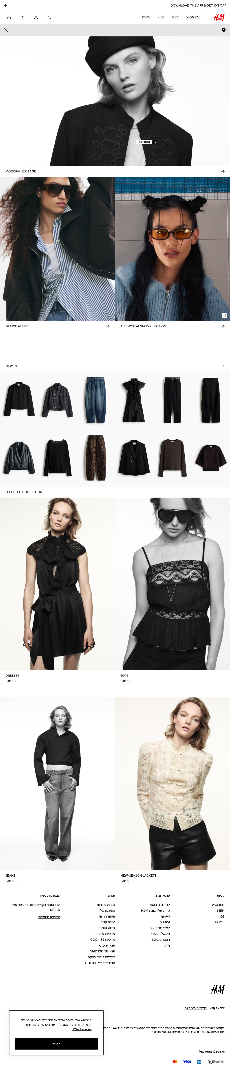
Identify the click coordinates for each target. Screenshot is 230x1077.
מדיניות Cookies (102, 939)
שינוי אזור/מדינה (196, 1008)
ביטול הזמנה (106, 928)
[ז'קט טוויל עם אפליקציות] (19, 400)
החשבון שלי (107, 910)
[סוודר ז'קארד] (211, 458)
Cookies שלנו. (81, 1029)
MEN (175, 17)
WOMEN (192, 17)
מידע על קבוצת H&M (155, 910)
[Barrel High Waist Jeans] (96, 458)
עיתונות (164, 922)
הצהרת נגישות (160, 939)
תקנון (166, 945)
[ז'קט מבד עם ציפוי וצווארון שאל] (19, 458)
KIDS (161, 17)
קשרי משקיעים (160, 928)
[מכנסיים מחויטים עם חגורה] (172, 400)
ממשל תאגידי (160, 934)
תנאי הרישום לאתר (102, 951)
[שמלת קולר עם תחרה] (134, 400)
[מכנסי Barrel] (211, 400)
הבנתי (56, 1044)
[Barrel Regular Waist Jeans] (96, 400)
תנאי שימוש (107, 945)
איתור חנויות (107, 916)
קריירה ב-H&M (160, 905)
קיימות (165, 916)
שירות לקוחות (106, 905)
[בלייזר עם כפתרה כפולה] (134, 458)
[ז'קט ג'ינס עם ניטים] (57, 400)
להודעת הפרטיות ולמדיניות (43, 1024)
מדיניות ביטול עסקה (101, 957)
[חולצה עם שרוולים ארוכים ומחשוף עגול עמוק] (57, 458)
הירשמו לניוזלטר (49, 917)
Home (145, 17)
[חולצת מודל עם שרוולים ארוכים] (172, 458)
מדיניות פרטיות (104, 934)
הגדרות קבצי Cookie (100, 963)
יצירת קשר (108, 922)
